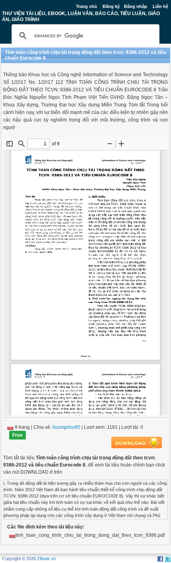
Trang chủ (86, 6)
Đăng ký (111, 6)
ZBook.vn (46, 558)
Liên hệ (160, 6)
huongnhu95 (66, 427)
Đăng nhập (135, 6)
